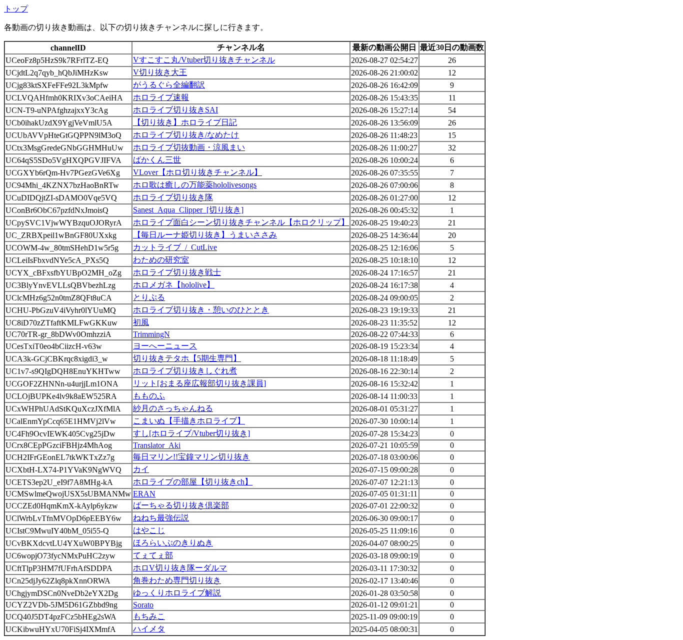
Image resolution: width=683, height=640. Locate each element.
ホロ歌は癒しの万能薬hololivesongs (194, 184)
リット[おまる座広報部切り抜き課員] (199, 383)
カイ (141, 469)
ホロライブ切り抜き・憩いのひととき (201, 310)
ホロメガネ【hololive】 (173, 284)
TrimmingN (151, 334)
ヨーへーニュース (165, 346)
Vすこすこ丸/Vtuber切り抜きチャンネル (204, 60)
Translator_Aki (156, 445)
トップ (16, 8)
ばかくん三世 (157, 160)
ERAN (144, 494)
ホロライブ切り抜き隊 (173, 197)
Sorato (143, 604)
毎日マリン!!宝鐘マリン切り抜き (191, 456)
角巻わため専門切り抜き (177, 580)
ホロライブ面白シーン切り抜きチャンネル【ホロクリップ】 (241, 222)
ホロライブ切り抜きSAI (175, 110)
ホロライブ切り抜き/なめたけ (186, 134)
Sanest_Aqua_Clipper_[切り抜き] (188, 210)
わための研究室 (161, 260)
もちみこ (149, 616)
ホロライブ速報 (161, 97)
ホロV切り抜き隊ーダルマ (180, 568)
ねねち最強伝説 (161, 518)
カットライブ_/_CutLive (175, 247)
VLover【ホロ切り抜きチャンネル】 (197, 172)
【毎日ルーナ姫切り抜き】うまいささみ (205, 234)
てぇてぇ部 (153, 555)
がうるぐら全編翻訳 (169, 84)
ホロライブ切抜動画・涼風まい (189, 147)
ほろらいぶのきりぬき (173, 542)
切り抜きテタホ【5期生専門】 (187, 358)
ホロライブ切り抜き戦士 (177, 272)
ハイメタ (149, 628)
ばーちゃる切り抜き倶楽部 (181, 505)
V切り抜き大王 (160, 72)
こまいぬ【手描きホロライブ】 (189, 420)
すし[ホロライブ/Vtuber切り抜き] (191, 433)
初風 (141, 322)
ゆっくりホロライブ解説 (177, 592)
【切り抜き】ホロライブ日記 (185, 122)
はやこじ (149, 530)
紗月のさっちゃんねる (173, 408)
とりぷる (149, 297)
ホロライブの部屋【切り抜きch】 (192, 482)
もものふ (149, 396)
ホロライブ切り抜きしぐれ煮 (185, 370)
